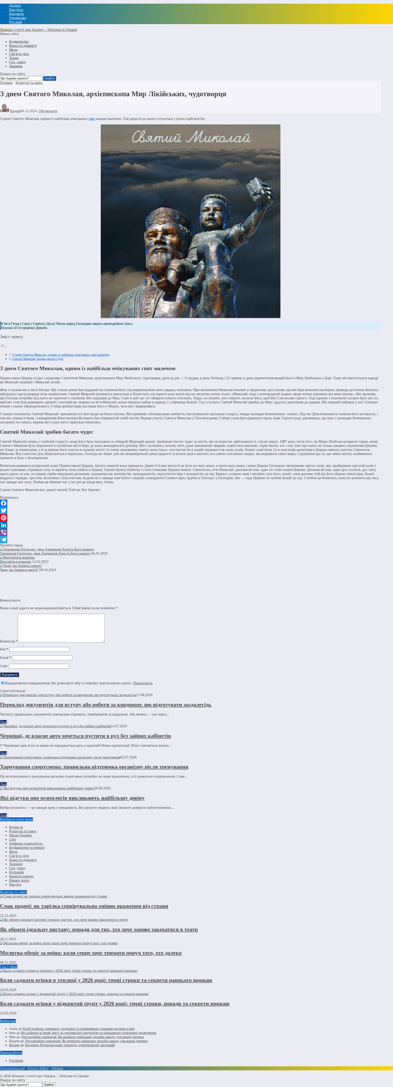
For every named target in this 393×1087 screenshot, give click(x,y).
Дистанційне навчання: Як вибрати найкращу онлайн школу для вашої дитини (82, 1037)
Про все (15, 884)
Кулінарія (16, 872)
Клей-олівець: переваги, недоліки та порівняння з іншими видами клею (79, 1029)
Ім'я (4, 649)
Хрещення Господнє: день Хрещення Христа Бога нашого (45, 553)
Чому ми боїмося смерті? (19, 570)
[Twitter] (190, 510)
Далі (3, 722)
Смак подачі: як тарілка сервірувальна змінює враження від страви (84, 906)
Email (5, 658)
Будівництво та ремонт (27, 847)
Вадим (15, 111)
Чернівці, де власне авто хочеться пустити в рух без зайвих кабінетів (85, 736)
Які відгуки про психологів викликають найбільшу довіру (72, 798)
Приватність (142, 683)
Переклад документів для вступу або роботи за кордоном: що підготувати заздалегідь (106, 705)
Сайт (4, 666)
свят (91, 119)
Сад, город (17, 868)
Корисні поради (21, 876)
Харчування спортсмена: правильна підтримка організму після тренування (94, 767)
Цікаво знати (19, 880)
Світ (12, 839)
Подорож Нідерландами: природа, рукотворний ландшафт (70, 1045)
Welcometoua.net (12, 1068)
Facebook (16, 1060)
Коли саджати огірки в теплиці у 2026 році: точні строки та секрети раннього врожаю (106, 980)
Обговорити (48, 111)
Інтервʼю (16, 827)
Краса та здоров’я (22, 860)
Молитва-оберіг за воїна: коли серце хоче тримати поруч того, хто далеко (91, 953)
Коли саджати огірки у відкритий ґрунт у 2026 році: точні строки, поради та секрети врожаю (114, 1003)
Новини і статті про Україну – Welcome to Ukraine (38, 30)
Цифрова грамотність (26, 843)
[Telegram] (190, 539)
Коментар (9, 641)
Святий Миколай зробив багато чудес (38, 359)
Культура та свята (22, 831)
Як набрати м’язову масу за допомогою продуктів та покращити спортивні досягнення (88, 1033)
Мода (13, 852)
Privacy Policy (38, 1068)
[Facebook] (190, 503)
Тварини (16, 864)
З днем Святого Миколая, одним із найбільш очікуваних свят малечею (60, 354)
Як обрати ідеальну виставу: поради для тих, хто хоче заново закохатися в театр (99, 929)
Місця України (20, 835)
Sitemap (57, 1068)
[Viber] (190, 532)
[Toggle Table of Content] (3, 347)
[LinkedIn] (190, 525)
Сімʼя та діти (19, 856)
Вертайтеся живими (15, 562)
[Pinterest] (190, 517)
